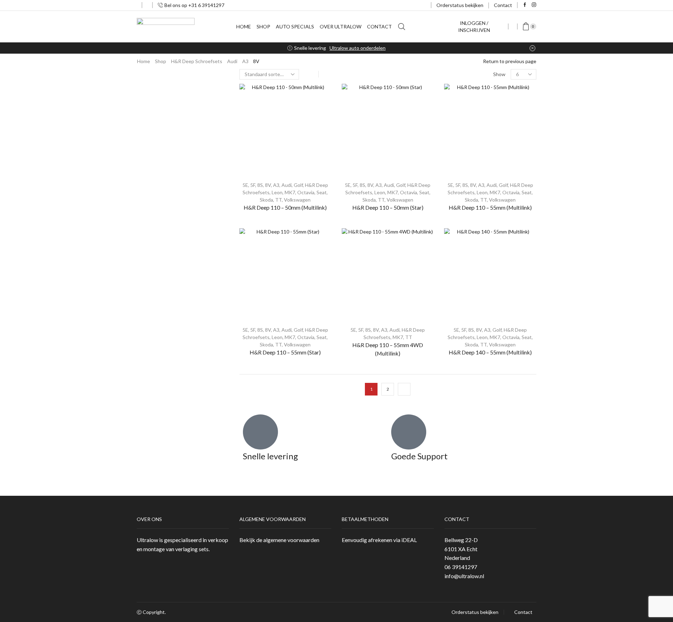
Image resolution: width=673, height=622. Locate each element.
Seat (322, 192)
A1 (454, 200)
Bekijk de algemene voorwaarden (279, 539)
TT (278, 200)
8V (268, 185)
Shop (263, 26)
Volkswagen (297, 200)
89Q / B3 (465, 179)
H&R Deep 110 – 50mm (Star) (387, 207)
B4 (458, 189)
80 (454, 157)
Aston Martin (462, 113)
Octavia (305, 192)
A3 (245, 61)
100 (455, 135)
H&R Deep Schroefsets (196, 61)
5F (252, 185)
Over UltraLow (340, 26)
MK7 (290, 192)
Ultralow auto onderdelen (357, 48)
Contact (503, 5)
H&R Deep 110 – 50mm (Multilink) (285, 207)
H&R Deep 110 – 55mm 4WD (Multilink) (387, 349)
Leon (277, 192)
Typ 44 (462, 146)
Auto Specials (295, 26)
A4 (454, 266)
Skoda (266, 200)
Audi (232, 61)
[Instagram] (534, 5)
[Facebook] (525, 5)
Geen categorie (462, 90)
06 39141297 (460, 566)
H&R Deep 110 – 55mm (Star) (285, 352)
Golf (298, 185)
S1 (458, 211)
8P (458, 244)
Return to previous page (509, 61)
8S (260, 185)
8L (457, 233)
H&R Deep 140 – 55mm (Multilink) (490, 352)
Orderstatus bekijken (459, 5)
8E (458, 276)
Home (243, 26)
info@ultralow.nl (464, 576)
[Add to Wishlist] (319, 98)
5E (245, 185)
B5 (458, 287)
